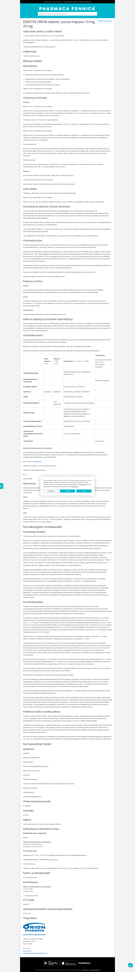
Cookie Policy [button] (82, 484)
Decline (67, 491)
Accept (84, 491)
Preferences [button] (74, 486)
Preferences (51, 491)
